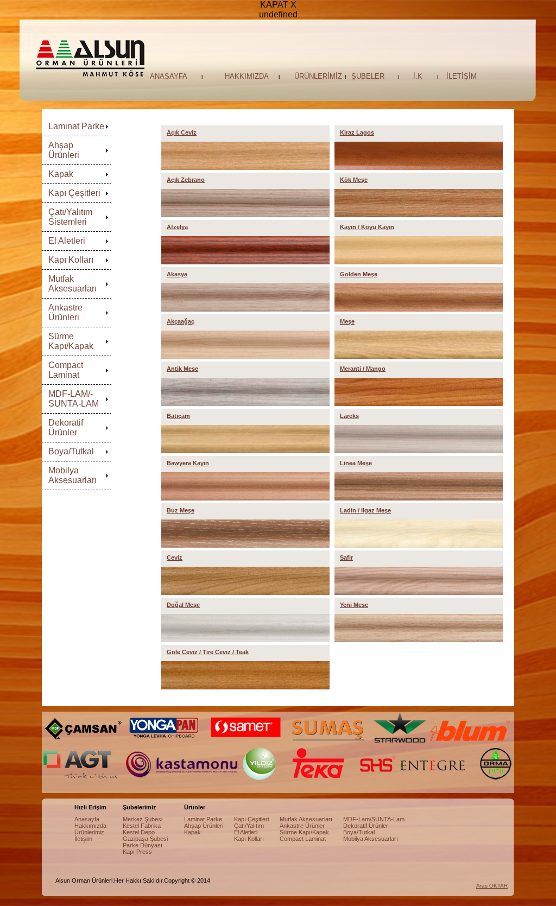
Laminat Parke (76, 126)
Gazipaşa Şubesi (145, 838)
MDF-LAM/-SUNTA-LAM (73, 398)
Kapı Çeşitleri (74, 193)
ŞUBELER (367, 76)
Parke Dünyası (142, 845)
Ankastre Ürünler (302, 825)
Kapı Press (137, 851)
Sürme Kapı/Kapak (70, 341)
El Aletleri (66, 240)
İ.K (417, 76)
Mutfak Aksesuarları (72, 283)
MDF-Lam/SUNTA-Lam (374, 819)
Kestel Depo (139, 832)
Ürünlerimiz (89, 832)
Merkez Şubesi (142, 819)
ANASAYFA (168, 76)
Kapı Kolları (70, 259)
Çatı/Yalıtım (249, 825)
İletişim (83, 838)
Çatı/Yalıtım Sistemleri (70, 216)
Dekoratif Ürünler (65, 427)
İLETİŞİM (461, 76)
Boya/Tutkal (71, 451)
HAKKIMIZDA (247, 76)
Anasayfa (86, 819)
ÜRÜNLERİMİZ (318, 76)
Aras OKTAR (492, 886)
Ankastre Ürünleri (65, 312)
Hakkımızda (90, 825)
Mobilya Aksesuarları (72, 475)
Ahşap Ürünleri (63, 150)
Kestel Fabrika (142, 825)
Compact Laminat (65, 369)
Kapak (60, 174)
